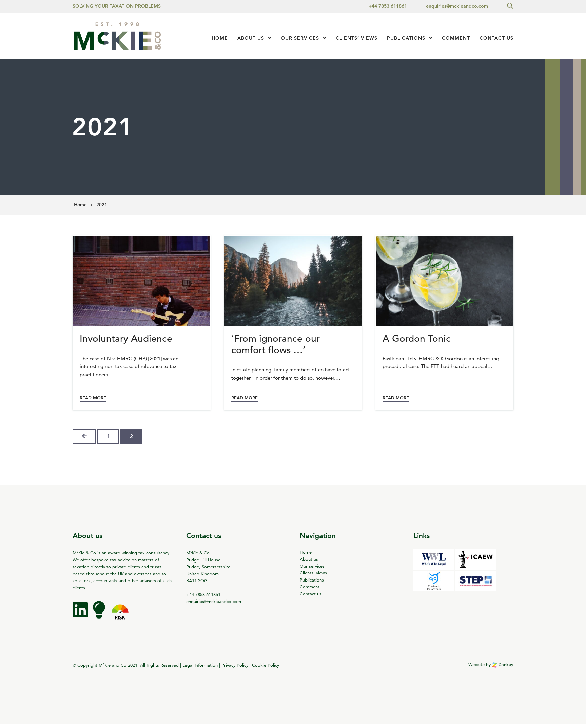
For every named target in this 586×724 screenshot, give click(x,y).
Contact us (496, 38)
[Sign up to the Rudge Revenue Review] (99, 614)
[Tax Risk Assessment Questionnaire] (120, 614)
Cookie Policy (265, 665)
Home (220, 38)
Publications (406, 38)
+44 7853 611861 (388, 6)
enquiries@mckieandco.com (457, 6)
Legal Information (200, 665)
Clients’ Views (356, 38)
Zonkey (505, 664)
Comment (456, 38)
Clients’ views (313, 572)
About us (250, 38)
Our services (300, 38)
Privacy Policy (234, 665)
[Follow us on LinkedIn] (81, 614)
